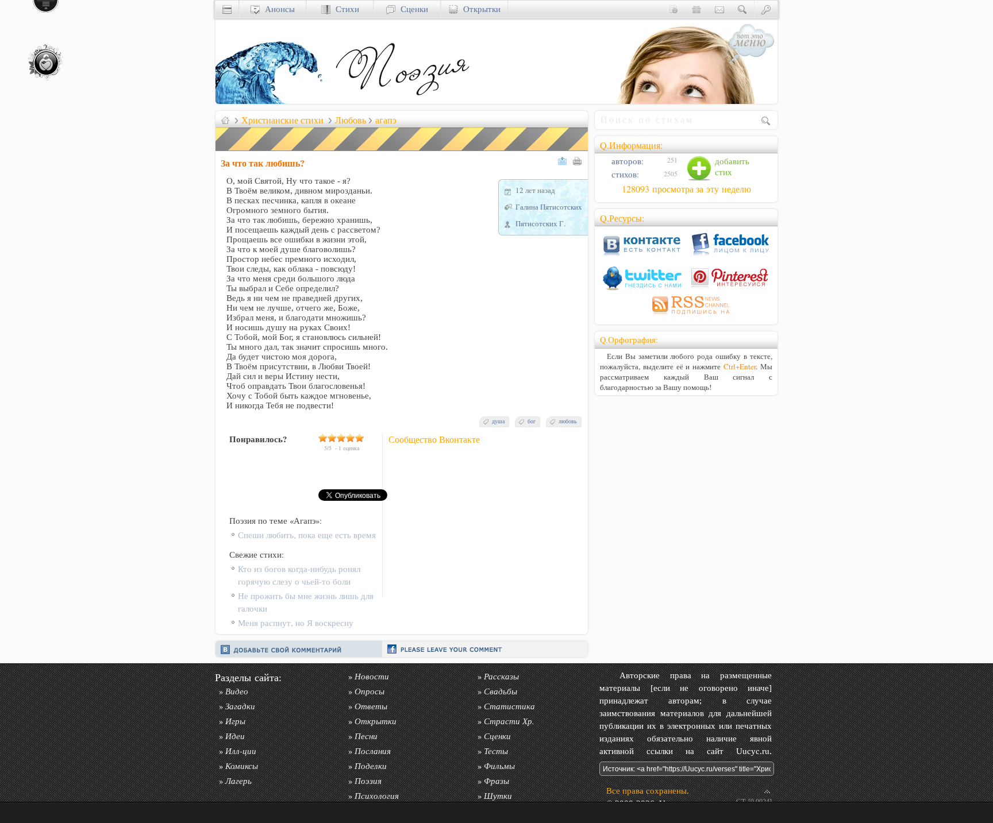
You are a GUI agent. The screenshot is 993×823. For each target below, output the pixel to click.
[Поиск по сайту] (742, 8)
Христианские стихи (282, 120)
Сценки (411, 8)
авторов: (626, 161)
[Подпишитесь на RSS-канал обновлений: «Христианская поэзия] (686, 316)
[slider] (341, 437)
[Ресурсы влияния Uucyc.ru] (225, 120)
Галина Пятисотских (548, 207)
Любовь (350, 120)
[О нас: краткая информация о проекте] (673, 8)
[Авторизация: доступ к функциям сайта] (766, 8)
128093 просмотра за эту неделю (686, 189)
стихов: (624, 174)
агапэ (386, 120)
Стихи (344, 8)
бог (532, 421)
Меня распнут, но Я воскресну (295, 622)
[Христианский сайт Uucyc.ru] (272, 100)
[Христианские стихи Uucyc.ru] (402, 100)
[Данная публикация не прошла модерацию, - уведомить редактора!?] (402, 150)
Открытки (479, 8)
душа (498, 421)
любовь (568, 421)
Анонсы (277, 8)
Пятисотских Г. (540, 223)
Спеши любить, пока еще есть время (307, 535)
